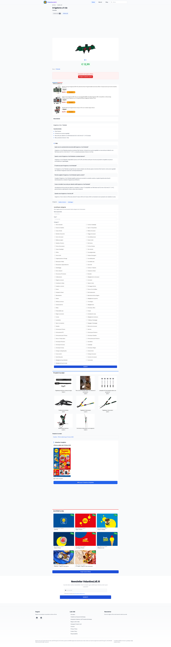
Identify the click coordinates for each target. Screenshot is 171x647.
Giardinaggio (70, 202)
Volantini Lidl (56, 13)
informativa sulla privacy (79, 593)
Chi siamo (73, 614)
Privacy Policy (74, 629)
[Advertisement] (85, 26)
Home (93, 2)
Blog (107, 2)
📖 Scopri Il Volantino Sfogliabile (85, 482)
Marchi (100, 2)
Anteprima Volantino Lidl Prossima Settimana (81, 619)
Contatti (73, 626)
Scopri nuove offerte (85, 571)
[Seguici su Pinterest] (41, 617)
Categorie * (56, 222)
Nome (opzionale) (58, 211)
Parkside (58, 69)
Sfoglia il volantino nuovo (85, 76)
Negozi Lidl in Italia (75, 621)
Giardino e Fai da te (62, 202)
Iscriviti (85, 597)
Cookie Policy (74, 631)
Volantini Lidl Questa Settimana (78, 617)
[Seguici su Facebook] (36, 617)
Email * (55, 216)
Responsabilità (74, 633)
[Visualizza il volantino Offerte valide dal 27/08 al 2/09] (85, 462)
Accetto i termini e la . (75, 593)
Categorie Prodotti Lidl (76, 624)
